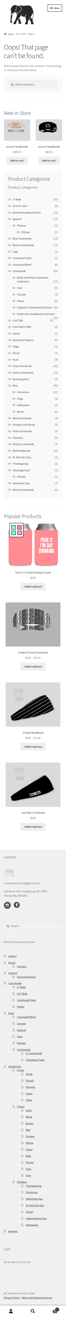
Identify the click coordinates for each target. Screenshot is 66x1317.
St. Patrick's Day (22, 457)
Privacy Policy (12, 1297)
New (15, 385)
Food (15, 359)
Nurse (20, 411)
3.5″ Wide (22, 993)
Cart (51, 1308)
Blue (28, 1156)
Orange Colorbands (24, 424)
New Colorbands (22, 418)
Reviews (13, 1231)
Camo (29, 1093)
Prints (20, 1070)
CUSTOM (18, 320)
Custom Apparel (26, 976)
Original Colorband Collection (34, 307)
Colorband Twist (22, 258)
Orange (30, 1136)
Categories (14, 1066)
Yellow (29, 1143)
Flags (16, 346)
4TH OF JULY (20, 206)
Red (28, 1130)
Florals (30, 1080)
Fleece (20, 301)
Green (29, 1149)
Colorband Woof (22, 264)
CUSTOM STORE (22, 327)
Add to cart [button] (17, 160)
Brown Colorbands (23, 245)
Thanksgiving (20, 463)
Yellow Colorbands (23, 489)
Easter (16, 333)
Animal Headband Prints (27, 212)
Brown (29, 1123)
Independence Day (36, 1218)
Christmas (23, 392)
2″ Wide (21, 987)
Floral (16, 353)
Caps (15, 251)
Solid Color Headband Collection (35, 314)
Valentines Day (21, 483)
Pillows (21, 225)
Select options (33, 586)
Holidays (22, 1182)
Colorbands (19, 271)
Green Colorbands (23, 372)
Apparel (17, 219)
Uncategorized (21, 470)
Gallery (12, 956)
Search (33, 1311)
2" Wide (17, 199)
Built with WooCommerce (37, 1297)
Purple (30, 1162)
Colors (21, 1106)
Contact (21, 966)
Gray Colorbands (22, 366)
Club (19, 288)
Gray (28, 1175)
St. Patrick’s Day (35, 1205)
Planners (18, 437)
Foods (29, 1074)
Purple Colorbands (23, 444)
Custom (12, 973)
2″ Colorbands (34, 1053)
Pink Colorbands (22, 431)
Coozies (21, 294)
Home (11, 33)
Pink (28, 1169)
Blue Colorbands (22, 238)
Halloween (23, 405)
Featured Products (23, 340)
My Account (11, 1311)
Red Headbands (21, 450)
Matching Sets (21, 379)
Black (29, 1116)
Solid (28, 1110)
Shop (11, 1013)
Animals (30, 1087)
